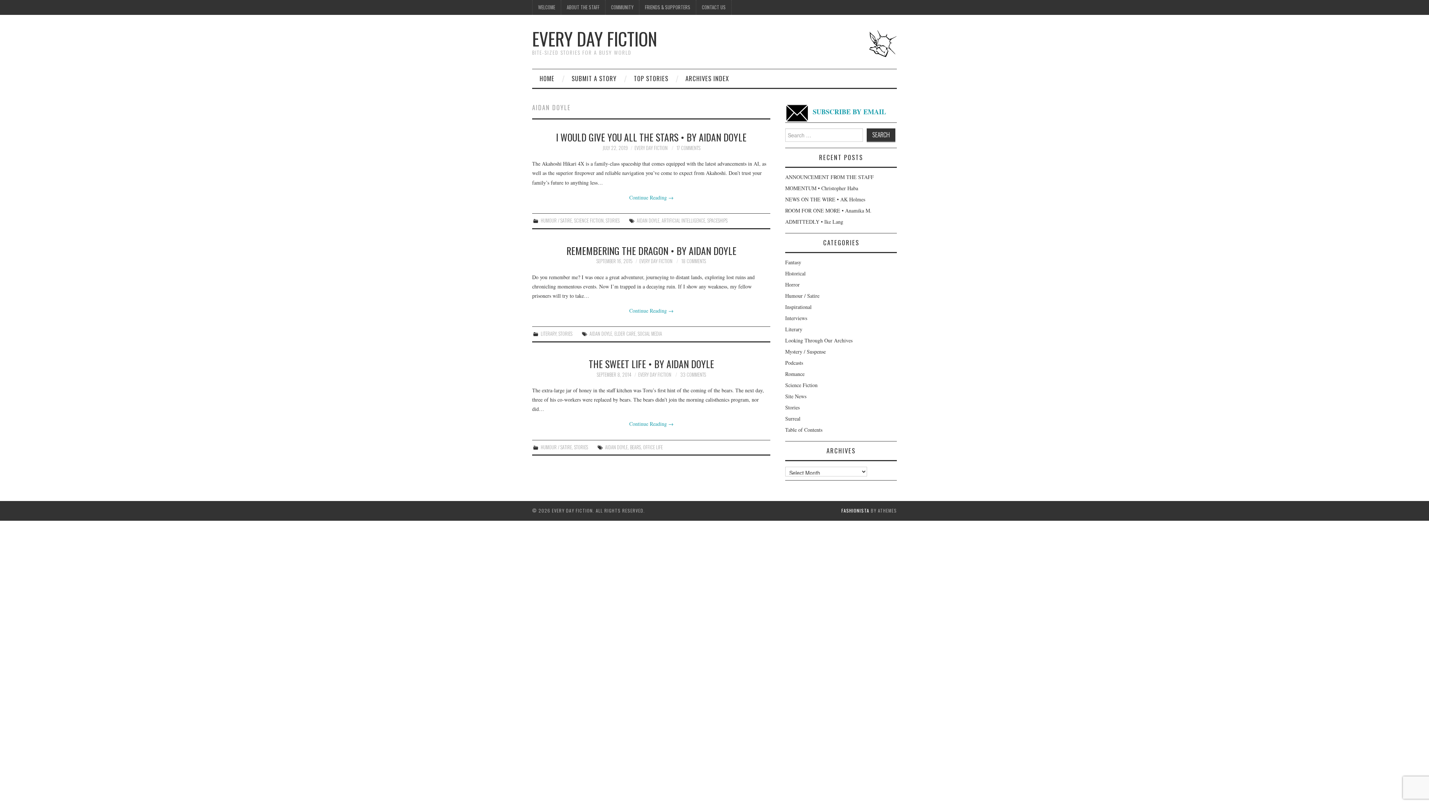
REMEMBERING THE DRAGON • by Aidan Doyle (651, 250)
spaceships (717, 220)
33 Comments (693, 374)
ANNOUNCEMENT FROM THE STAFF (829, 177)
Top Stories (651, 78)
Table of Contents (803, 429)
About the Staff (583, 7)
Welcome (546, 7)
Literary (548, 333)
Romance (795, 373)
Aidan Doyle (648, 220)
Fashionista (855, 510)
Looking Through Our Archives (819, 340)
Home (547, 78)
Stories (613, 220)
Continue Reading (651, 197)
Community (622, 7)
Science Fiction (589, 220)
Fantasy (793, 262)
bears (635, 447)
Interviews (796, 318)
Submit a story (594, 78)
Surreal (792, 418)
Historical (795, 273)
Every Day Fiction (594, 38)
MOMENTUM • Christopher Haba (821, 188)
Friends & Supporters (667, 7)
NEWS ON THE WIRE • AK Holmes (825, 199)
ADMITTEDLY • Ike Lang (814, 221)
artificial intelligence (683, 220)
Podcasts (794, 362)
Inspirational (798, 306)
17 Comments (688, 147)
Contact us (714, 7)
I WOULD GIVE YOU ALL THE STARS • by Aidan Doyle (651, 137)
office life (653, 447)
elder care (625, 333)
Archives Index (707, 78)
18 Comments (693, 261)
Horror (792, 284)
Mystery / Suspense (805, 351)
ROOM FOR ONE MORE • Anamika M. (828, 210)
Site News (795, 396)
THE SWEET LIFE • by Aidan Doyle (651, 364)
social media (650, 333)
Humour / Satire (556, 220)
